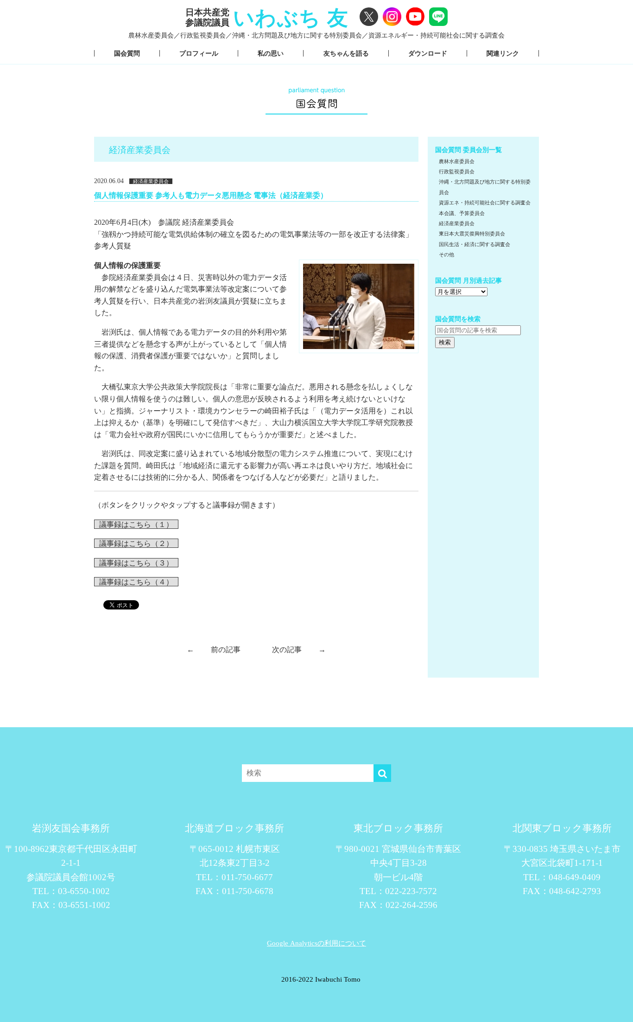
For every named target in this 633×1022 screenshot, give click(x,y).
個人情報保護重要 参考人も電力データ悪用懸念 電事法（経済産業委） (211, 195)
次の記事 (299, 649)
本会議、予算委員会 (462, 213)
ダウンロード (427, 53)
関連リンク (503, 53)
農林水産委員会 (457, 161)
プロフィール (198, 53)
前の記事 (214, 649)
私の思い (271, 53)
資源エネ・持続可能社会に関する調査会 (485, 202)
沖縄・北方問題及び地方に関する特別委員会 (485, 187)
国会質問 (127, 53)
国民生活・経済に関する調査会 (474, 244)
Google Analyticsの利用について (316, 942)
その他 (446, 254)
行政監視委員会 (457, 171)
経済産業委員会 (151, 181)
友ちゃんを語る (346, 53)
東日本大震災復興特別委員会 (472, 233)
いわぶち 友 (291, 17)
